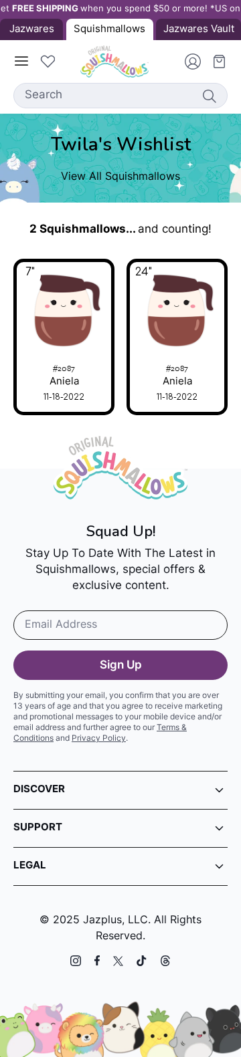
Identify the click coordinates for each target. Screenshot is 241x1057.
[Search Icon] (209, 96)
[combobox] (120, 95)
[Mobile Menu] (21, 61)
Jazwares (31, 30)
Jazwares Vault (198, 30)
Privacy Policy (99, 739)
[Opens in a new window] (75, 960)
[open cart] (214, 61)
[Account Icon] (187, 61)
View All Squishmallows (120, 177)
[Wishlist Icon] (47, 61)
